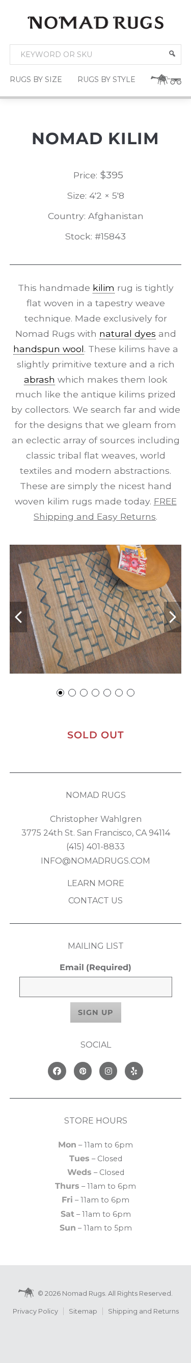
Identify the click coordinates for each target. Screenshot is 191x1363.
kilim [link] (104, 287)
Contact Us (95, 900)
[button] (172, 53)
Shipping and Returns (143, 1311)
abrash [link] (39, 379)
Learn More (95, 883)
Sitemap (83, 1311)
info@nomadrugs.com (95, 861)
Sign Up (96, 1012)
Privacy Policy (35, 1311)
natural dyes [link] (127, 333)
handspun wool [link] (48, 348)
